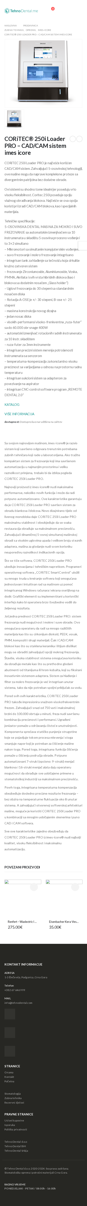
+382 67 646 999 (14, 989)
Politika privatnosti (15, 1129)
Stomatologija (12, 1093)
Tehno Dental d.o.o (15, 1141)
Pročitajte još (34, 887)
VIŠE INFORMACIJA (19, 414)
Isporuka (9, 1124)
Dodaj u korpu (75, 887)
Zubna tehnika (13, 1098)
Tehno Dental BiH (15, 1146)
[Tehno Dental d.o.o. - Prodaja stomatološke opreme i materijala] (21, 10)
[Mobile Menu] (78, 11)
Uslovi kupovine (14, 1120)
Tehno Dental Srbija (16, 1150)
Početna (9, 1081)
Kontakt (9, 1076)
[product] (22, 898)
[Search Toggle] (65, 11)
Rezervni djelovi (14, 1102)
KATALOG (11, 404)
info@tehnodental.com (18, 1002)
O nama (8, 1072)
